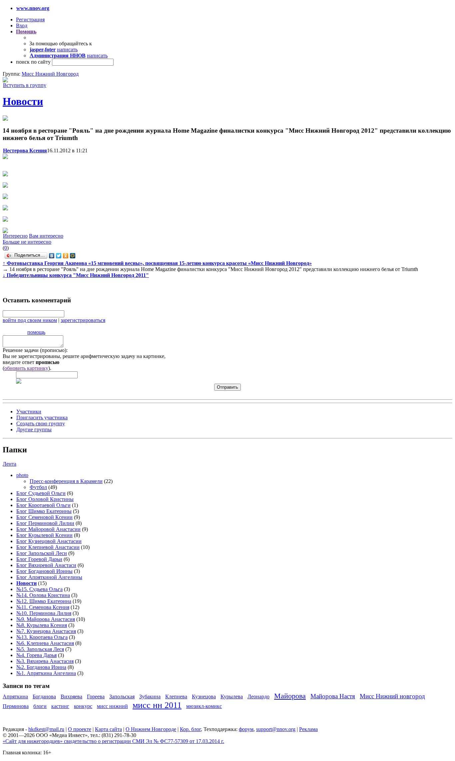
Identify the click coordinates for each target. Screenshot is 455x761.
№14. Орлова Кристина (43, 595)
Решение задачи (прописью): (35, 350)
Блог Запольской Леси (41, 553)
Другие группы (34, 429)
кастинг (60, 706)
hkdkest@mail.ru (46, 729)
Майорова (290, 696)
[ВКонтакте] (51, 255)
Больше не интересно (27, 242)
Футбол (38, 487)
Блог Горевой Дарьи (39, 559)
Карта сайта (108, 729)
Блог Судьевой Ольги (41, 493)
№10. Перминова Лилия (43, 613)
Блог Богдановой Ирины (44, 571)
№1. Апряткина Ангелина (46, 673)
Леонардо (258, 696)
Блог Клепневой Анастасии (48, 547)
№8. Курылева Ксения (41, 625)
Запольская (122, 696)
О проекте (79, 729)
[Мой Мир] (72, 255)
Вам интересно (46, 236)
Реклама (308, 729)
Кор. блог (190, 729)
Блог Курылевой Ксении (44, 535)
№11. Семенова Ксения (42, 607)
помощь (36, 332)
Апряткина (15, 696)
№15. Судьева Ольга (39, 589)
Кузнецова (204, 696)
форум (246, 729)
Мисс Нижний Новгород (50, 74)
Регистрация (30, 19)
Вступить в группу (24, 85)
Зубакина (150, 696)
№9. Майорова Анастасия (45, 619)
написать (67, 49)
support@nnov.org (275, 729)
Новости (23, 101)
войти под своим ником (30, 320)
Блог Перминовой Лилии (45, 523)
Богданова (44, 696)
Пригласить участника (42, 417)
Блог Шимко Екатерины (44, 511)
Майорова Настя (332, 696)
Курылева (232, 696)
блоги (40, 706)
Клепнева (176, 696)
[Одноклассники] (65, 255)
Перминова (16, 706)
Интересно (15, 236)
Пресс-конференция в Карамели (66, 481)
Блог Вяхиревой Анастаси (46, 565)
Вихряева (71, 696)
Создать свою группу (40, 423)
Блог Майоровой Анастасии (48, 529)
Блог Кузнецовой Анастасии (49, 541)
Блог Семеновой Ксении (44, 517)
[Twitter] (58, 255)
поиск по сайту (33, 62)
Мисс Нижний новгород (392, 696)
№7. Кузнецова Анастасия (46, 631)
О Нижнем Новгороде (151, 729)
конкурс (83, 706)
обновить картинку (26, 368)
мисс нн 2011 (157, 705)
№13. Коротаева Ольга (42, 637)
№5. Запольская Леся (40, 649)
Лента (9, 464)
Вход (21, 25)
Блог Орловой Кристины (45, 499)
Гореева (96, 696)
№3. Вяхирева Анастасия (45, 661)
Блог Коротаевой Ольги (43, 505)
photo (22, 475)
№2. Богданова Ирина (41, 667)
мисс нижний (112, 706)
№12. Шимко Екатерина (43, 601)
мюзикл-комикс (204, 706)
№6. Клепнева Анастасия (45, 643)
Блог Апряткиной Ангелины (49, 577)
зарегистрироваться (83, 320)
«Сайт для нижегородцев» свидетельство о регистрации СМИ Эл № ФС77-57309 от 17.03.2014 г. (113, 741)
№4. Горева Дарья (36, 655)
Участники (28, 411)
